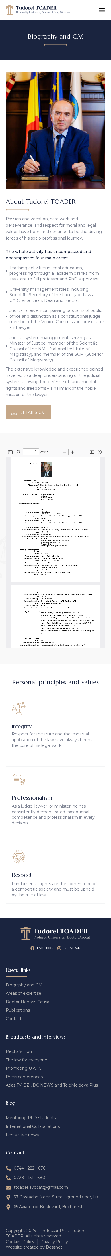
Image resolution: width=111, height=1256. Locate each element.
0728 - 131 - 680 (29, 1177)
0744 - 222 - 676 (29, 1168)
